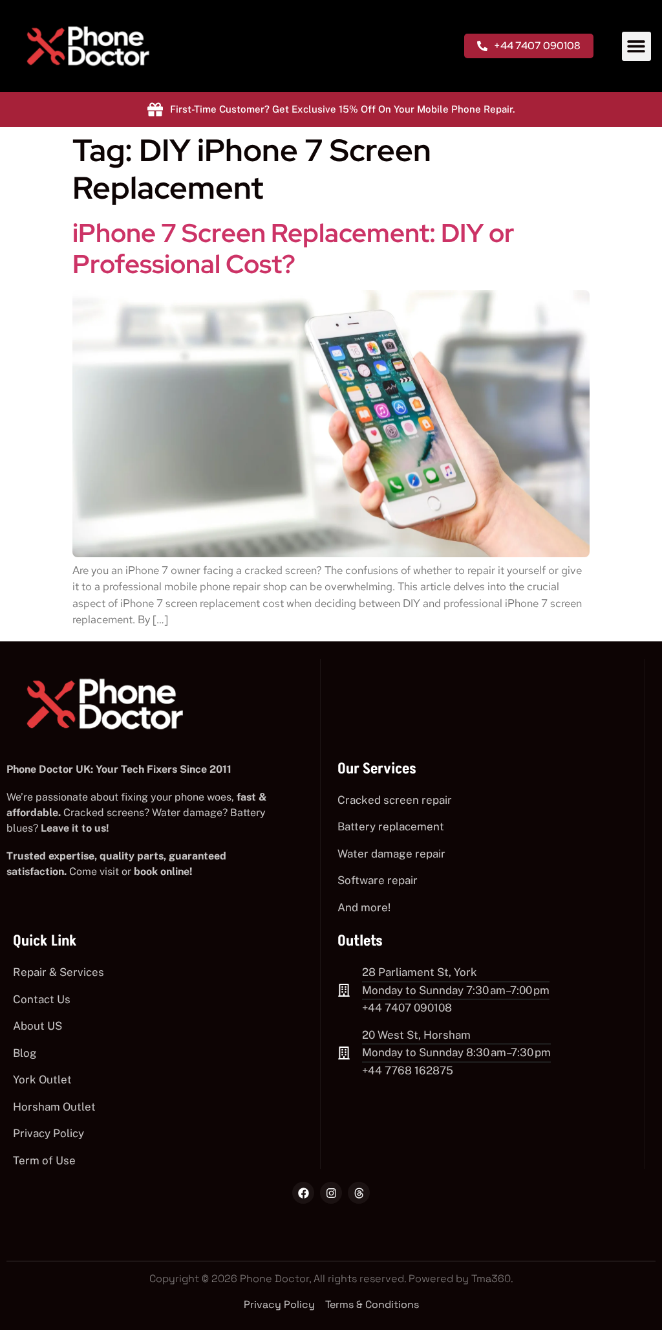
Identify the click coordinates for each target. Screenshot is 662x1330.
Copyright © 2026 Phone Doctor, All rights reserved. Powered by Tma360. (331, 1278)
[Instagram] (331, 1193)
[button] (636, 46)
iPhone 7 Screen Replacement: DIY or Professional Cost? (293, 248)
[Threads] (359, 1193)
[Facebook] (303, 1193)
